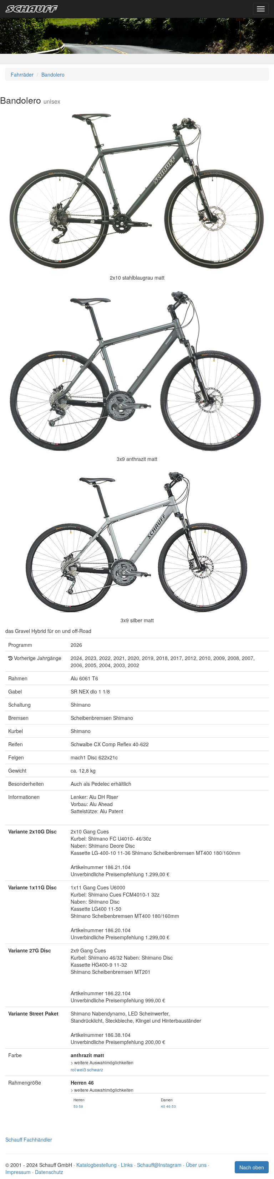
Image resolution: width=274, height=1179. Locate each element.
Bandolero (53, 74)
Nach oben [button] (251, 1167)
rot (73, 1069)
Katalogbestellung (96, 1164)
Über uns (196, 1164)
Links (127, 1164)
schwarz (95, 1069)
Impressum (18, 1171)
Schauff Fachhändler (28, 1139)
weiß (81, 1069)
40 (163, 1106)
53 (75, 1106)
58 (81, 1106)
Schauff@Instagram (159, 1164)
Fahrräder (22, 74)
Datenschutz (49, 1171)
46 (168, 1106)
